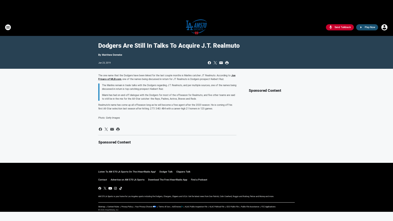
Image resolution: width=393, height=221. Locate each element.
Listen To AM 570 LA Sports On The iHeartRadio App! (127, 171)
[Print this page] (227, 63)
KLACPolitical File (217, 207)
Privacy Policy (127, 207)
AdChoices (176, 207)
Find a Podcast (199, 179)
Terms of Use (164, 207)
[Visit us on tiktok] (121, 188)
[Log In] (384, 27)
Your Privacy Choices (144, 207)
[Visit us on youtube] (110, 188)
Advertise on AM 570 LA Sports (127, 179)
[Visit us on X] (105, 188)
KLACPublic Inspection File (196, 207)
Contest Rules (113, 207)
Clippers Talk (183, 171)
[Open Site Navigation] (8, 27)
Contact (102, 179)
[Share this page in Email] (221, 63)
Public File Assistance (250, 207)
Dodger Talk (166, 171)
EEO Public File (233, 207)
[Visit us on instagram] (115, 188)
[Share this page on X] (215, 63)
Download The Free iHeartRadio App (167, 179)
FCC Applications (268, 207)
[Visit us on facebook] (100, 188)
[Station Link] (196, 27)
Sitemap (101, 207)
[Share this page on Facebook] (209, 63)
